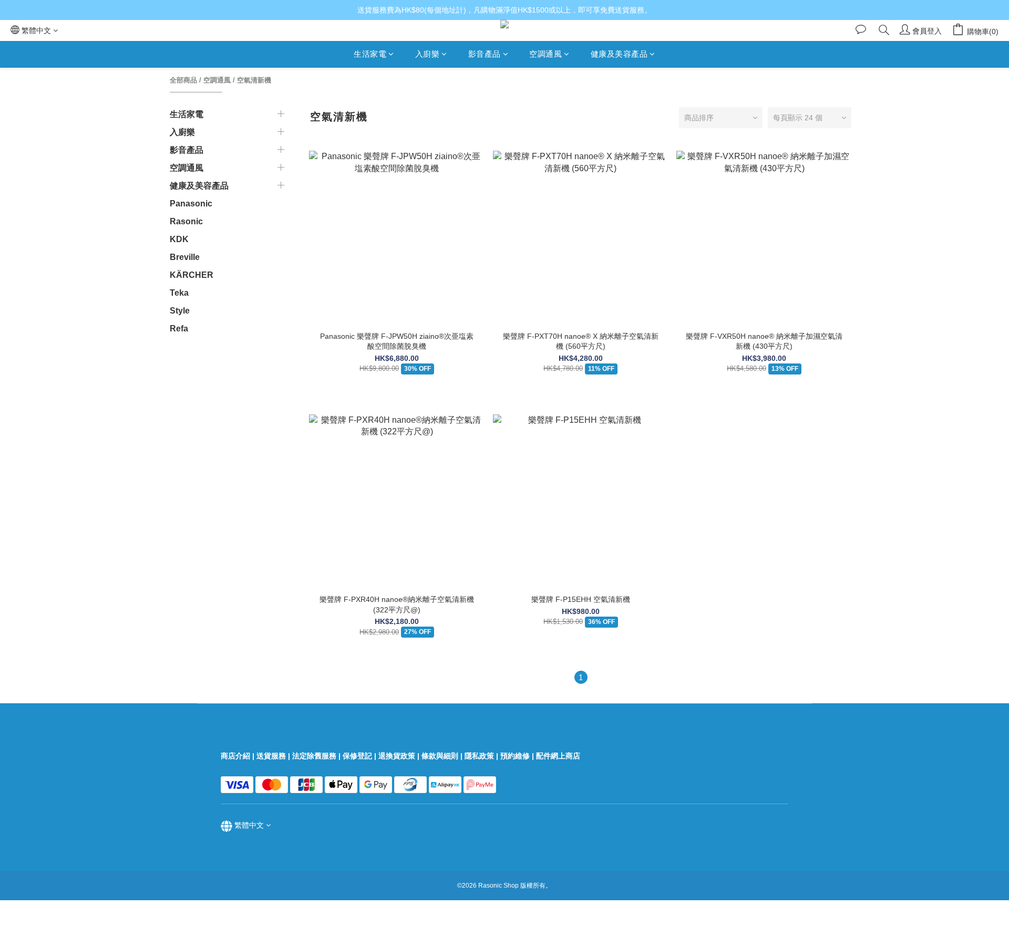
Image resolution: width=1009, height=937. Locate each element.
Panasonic (191, 203)
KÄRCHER (191, 274)
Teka (179, 292)
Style (180, 310)
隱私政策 (479, 756)
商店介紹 (235, 756)
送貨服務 (271, 756)
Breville (185, 257)
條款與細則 (439, 756)
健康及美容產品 (619, 53)
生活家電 (370, 53)
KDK (179, 239)
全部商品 (183, 80)
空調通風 (545, 53)
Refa (179, 328)
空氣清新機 (254, 80)
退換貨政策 (396, 756)
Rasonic (186, 221)
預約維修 (515, 756)
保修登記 (357, 756)
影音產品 (484, 53)
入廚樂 (427, 53)
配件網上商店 (559, 756)
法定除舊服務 (314, 756)
